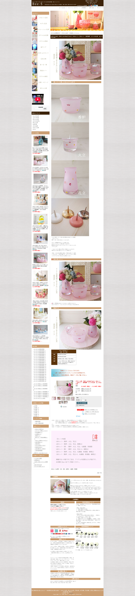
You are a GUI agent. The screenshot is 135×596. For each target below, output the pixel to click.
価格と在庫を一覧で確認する (82, 394)
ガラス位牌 (35, 125)
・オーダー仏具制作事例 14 (39, 370)
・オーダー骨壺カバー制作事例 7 (41, 396)
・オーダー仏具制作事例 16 (39, 374)
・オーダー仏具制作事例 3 (39, 352)
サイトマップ (100, 7)
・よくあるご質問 (38, 458)
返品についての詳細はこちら (91, 409)
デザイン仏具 (65, 33)
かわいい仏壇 (36, 127)
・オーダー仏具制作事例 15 (39, 372)
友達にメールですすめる (90, 413)
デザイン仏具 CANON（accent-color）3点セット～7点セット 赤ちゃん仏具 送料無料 (40, 284)
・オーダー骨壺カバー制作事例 (40, 383)
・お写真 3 (36, 409)
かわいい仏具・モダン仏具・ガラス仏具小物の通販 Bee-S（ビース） (46, 1)
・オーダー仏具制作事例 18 (39, 377)
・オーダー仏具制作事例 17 (39, 375)
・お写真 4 (36, 411)
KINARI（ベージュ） (74, 33)
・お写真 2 (36, 407)
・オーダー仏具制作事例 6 (39, 357)
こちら (52, 506)
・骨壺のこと (37, 435)
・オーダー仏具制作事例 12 (39, 367)
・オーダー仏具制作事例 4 (39, 354)
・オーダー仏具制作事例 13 (39, 369)
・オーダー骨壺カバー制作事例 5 (41, 393)
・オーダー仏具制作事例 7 (39, 359)
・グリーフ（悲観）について (41, 430)
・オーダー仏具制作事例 (38, 349)
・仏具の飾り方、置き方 (39, 448)
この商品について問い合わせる (92, 411)
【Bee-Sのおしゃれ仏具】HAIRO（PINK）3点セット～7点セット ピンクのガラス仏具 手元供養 (40, 302)
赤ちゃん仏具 (36, 119)
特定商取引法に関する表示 (53, 590)
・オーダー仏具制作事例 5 (39, 355)
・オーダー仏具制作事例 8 (39, 360)
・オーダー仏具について (39, 466)
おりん (34, 129)
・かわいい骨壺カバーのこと (41, 440)
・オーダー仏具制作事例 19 (39, 379)
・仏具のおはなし (38, 447)
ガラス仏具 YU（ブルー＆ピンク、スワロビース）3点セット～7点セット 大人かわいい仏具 (40, 247)
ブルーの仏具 (36, 117)
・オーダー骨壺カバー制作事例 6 (41, 395)
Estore (71, 593)
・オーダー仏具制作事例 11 (39, 365)
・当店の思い (37, 443)
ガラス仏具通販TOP (55, 33)
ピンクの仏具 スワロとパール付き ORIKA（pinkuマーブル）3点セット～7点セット (40, 169)
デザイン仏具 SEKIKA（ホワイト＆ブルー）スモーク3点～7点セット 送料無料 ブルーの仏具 (40, 208)
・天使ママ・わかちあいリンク (40, 453)
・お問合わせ (37, 460)
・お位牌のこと (37, 434)
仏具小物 (35, 124)
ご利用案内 (83, 7)
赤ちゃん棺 (35, 122)
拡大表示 (65, 406)
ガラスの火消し (36, 120)
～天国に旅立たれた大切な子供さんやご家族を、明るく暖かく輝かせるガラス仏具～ (60, 4)
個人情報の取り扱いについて (38, 590)
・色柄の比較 (37, 421)
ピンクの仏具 (36, 115)
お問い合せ (91, 7)
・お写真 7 (36, 416)
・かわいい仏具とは (38, 429)
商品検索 (41, 107)
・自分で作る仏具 (38, 464)
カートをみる (62, 7)
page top (99, 472)
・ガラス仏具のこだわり (39, 445)
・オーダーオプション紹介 (39, 398)
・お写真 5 (36, 412)
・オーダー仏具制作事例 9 (39, 362)
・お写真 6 (36, 414)
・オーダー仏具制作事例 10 (39, 364)
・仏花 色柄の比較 (38, 423)
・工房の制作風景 (38, 450)
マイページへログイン (73, 7)
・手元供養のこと (38, 432)
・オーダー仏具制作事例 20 (39, 381)
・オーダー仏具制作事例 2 (39, 350)
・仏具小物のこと (38, 442)
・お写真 (35, 406)
